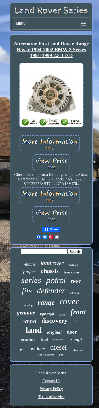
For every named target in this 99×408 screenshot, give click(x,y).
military (38, 348)
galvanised (77, 350)
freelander (71, 272)
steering (28, 305)
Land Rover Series (51, 373)
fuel (44, 339)
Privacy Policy (51, 389)
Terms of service (51, 396)
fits (27, 290)
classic (75, 293)
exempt (75, 339)
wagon (73, 264)
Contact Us (51, 381)
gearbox (28, 339)
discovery (54, 320)
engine (30, 264)
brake (62, 314)
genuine (26, 313)
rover (69, 301)
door (72, 332)
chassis (50, 271)
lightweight (47, 314)
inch (76, 322)
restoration (46, 354)
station (58, 340)
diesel (58, 347)
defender (51, 290)
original (54, 332)
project (29, 271)
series (31, 280)
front (78, 312)
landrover (52, 263)
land (34, 330)
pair (23, 349)
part (61, 354)
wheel (29, 321)
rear (76, 281)
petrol (55, 280)
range (46, 302)
